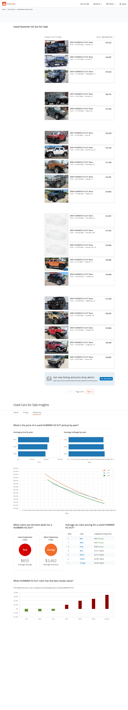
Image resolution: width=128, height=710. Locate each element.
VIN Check (109, 4)
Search (16, 412)
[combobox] (108, 37)
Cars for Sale (84, 4)
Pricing (25, 412)
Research (96, 4)
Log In (123, 4)
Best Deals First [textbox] (107, 37)
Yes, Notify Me (106, 379)
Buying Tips (37, 412)
